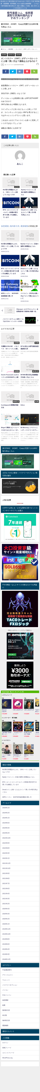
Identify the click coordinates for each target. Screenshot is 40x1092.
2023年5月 (6, 823)
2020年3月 (6, 913)
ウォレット (6, 980)
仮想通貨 (4, 54)
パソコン (5, 990)
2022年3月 (6, 853)
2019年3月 (6, 954)
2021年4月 (6, 893)
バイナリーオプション (9, 985)
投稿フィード (6, 1047)
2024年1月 (6, 818)
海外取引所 (6, 1020)
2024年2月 (6, 812)
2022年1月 (6, 858)
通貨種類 (18, 54)
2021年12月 (6, 863)
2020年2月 (6, 919)
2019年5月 (6, 944)
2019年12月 (6, 929)
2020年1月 (6, 924)
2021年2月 (6, 903)
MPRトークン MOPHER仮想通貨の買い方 (17, 797)
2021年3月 (6, 898)
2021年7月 (6, 883)
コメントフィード (8, 1052)
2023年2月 (6, 833)
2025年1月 (6, 807)
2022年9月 (6, 843)
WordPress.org (7, 1058)
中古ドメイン (6, 995)
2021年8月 (6, 878)
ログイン (5, 1042)
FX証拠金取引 (7, 970)
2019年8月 (6, 939)
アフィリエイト (7, 975)
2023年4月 (6, 828)
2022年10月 (6, 838)
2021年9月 (6, 873)
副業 (3, 1005)
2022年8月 (6, 848)
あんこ (20, 164)
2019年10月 (6, 934)
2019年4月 (6, 949)
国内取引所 (11, 54)
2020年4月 (6, 908)
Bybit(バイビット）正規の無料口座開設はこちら (18, 777)
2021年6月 (6, 888)
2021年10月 (6, 868)
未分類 (4, 1015)
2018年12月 (6, 959)
